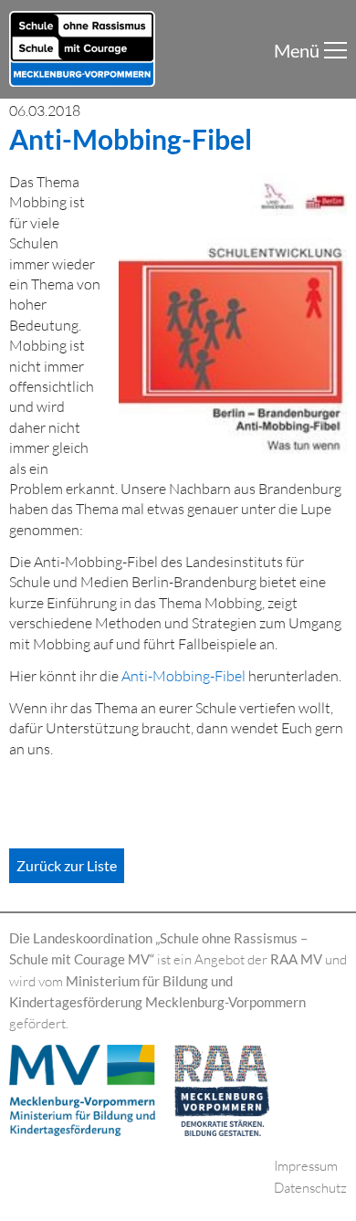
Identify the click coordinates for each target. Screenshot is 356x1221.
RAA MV (296, 959)
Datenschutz (310, 1187)
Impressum (306, 1165)
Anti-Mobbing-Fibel (183, 676)
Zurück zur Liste (66, 865)
